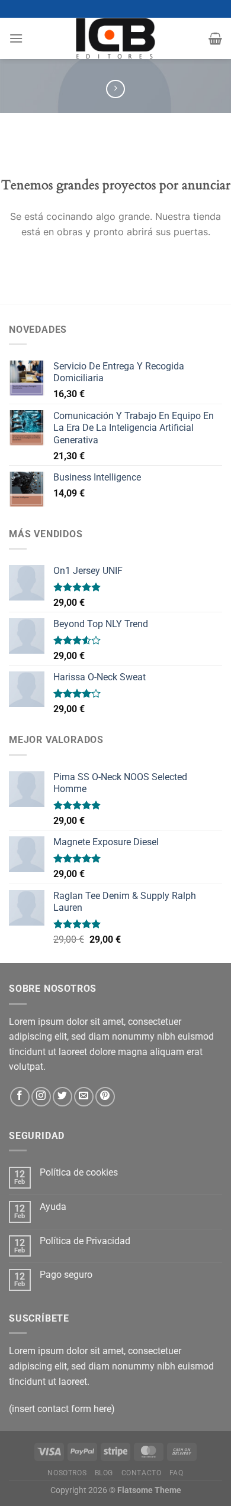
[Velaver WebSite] (115, 38)
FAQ (176, 1473)
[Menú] (16, 38)
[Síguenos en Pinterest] (105, 1096)
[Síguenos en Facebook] (20, 1096)
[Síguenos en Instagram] (41, 1096)
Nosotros (66, 1473)
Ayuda (53, 1206)
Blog (104, 1473)
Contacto (141, 1473)
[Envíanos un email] (84, 1096)
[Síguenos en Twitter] (62, 1096)
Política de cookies (79, 1172)
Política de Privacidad (85, 1241)
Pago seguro (66, 1274)
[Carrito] (215, 38)
